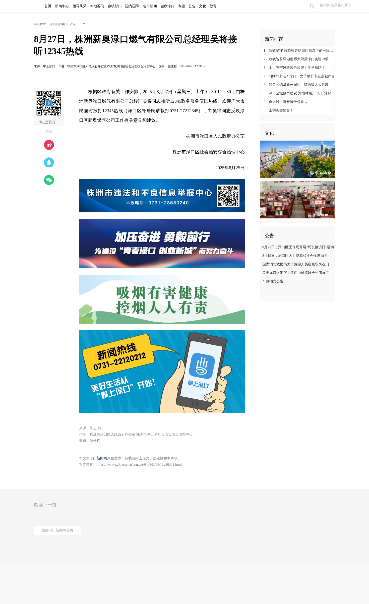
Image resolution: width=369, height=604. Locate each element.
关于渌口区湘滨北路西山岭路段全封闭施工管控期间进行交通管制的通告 (298, 273)
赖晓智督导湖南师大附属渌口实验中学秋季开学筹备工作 (299, 59)
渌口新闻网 (57, 24)
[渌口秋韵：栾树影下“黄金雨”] (297, 159)
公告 (72, 24)
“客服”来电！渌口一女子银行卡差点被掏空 (299, 76)
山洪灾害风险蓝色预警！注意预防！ (294, 68)
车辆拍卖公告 (272, 281)
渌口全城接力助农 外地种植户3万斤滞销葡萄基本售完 (299, 93)
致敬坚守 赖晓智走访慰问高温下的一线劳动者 (299, 50)
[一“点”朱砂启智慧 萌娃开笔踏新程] (297, 199)
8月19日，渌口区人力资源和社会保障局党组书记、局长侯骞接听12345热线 (298, 256)
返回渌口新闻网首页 (57, 530)
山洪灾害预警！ (278, 110)
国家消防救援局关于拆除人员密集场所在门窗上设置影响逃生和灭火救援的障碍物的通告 (298, 264)
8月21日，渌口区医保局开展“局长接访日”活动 (298, 247)
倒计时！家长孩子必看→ (286, 102)
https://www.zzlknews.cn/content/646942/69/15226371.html (139, 464)
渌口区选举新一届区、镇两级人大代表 (296, 85)
